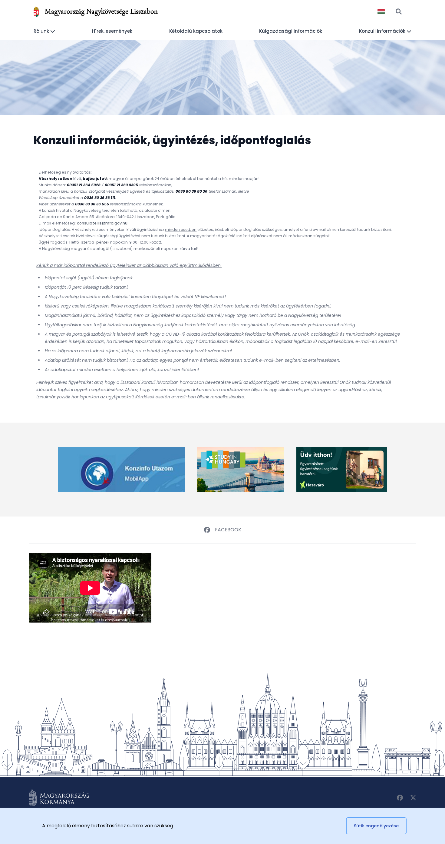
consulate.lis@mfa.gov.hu (102, 223)
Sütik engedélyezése (376, 826)
